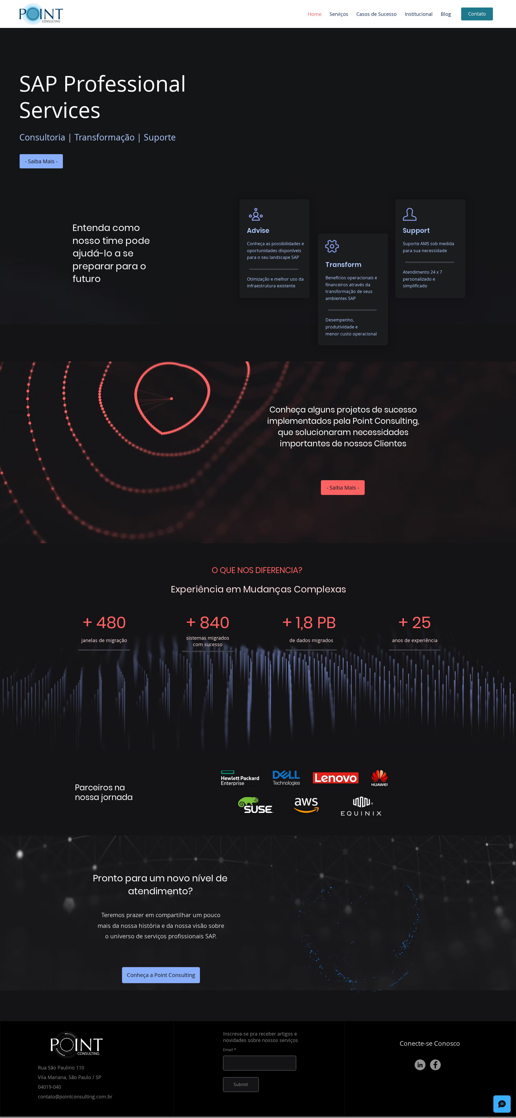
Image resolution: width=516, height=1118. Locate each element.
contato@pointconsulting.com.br (75, 1096)
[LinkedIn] (420, 1064)
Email (228, 1050)
